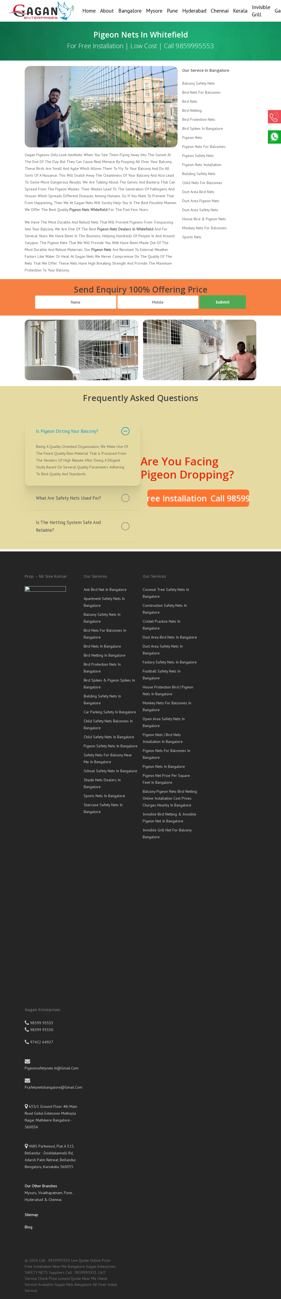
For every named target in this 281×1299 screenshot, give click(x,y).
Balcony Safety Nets (198, 83)
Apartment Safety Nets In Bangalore (104, 602)
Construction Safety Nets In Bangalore (165, 609)
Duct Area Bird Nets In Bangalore (170, 637)
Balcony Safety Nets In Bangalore (102, 618)
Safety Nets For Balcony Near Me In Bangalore (108, 758)
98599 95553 (41, 1022)
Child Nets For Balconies (202, 182)
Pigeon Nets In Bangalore (164, 766)
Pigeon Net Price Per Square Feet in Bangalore (166, 779)
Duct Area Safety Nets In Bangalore (163, 650)
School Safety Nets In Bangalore (110, 770)
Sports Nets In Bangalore (104, 795)
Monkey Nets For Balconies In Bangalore (167, 706)
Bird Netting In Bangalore (104, 655)
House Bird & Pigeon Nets (204, 218)
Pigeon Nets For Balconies (204, 146)
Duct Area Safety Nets (200, 209)
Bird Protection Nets (198, 119)
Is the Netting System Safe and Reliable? (68, 526)
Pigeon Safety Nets (198, 155)
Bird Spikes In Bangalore (202, 128)
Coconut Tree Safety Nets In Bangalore (166, 593)
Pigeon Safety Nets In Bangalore (110, 745)
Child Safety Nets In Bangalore (109, 736)
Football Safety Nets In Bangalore (162, 674)
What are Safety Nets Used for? (68, 498)
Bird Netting (192, 110)
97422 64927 (41, 1042)
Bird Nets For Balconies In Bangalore (105, 634)
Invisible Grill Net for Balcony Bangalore (167, 833)
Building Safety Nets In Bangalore (102, 699)
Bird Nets (189, 101)
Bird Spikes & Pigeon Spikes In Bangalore (109, 683)
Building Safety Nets (198, 173)
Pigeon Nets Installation (201, 164)
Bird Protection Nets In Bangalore (102, 668)
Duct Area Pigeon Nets (200, 200)
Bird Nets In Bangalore (102, 646)
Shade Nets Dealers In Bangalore (102, 783)
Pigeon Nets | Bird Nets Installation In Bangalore (163, 738)
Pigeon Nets (192, 137)
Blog (28, 1226)
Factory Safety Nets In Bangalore (170, 662)
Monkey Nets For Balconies (204, 227)
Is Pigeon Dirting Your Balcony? (67, 431)
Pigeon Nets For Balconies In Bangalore (166, 754)
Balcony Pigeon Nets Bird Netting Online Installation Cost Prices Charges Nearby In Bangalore (170, 798)
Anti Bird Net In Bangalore (105, 589)
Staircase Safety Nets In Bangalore (103, 808)
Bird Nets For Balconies (201, 92)
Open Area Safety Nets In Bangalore (164, 722)
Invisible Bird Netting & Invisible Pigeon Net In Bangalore (169, 817)
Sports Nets (191, 236)
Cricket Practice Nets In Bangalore (161, 625)
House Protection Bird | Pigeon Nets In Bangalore (168, 690)
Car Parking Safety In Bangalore (110, 711)
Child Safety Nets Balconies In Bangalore (108, 724)
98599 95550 (41, 1029)
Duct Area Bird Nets (198, 191)
